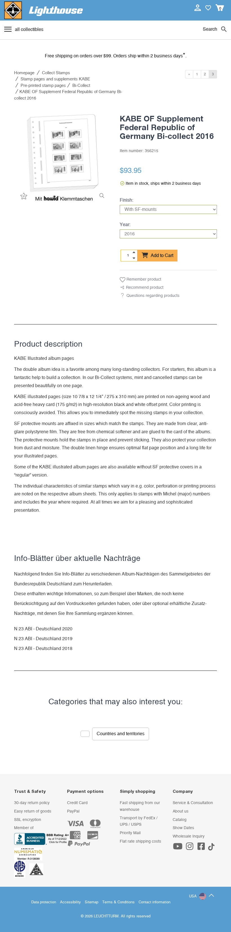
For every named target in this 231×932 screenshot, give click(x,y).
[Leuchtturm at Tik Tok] (211, 848)
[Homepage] (43, 10)
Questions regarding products (152, 296)
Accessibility (70, 902)
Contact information (154, 902)
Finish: (126, 200)
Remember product (143, 279)
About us (180, 811)
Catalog (179, 820)
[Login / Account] (198, 7)
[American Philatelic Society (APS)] (21, 869)
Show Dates (183, 828)
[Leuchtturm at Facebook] (202, 848)
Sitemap (91, 902)
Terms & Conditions (118, 902)
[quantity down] (133, 258)
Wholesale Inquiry (189, 836)
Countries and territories (121, 734)
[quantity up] (133, 252)
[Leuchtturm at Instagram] (190, 848)
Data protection (43, 902)
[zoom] (101, 196)
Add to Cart (161, 255)
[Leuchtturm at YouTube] (179, 848)
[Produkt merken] (23, 196)
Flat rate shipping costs (140, 841)
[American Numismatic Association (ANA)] (29, 854)
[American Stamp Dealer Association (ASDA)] (36, 869)
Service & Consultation (193, 803)
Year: (125, 224)
